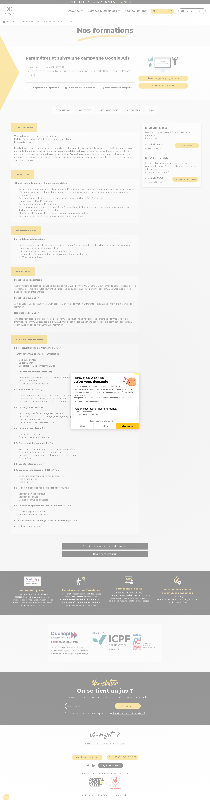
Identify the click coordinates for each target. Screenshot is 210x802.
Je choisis (105, 426)
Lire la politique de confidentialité (86, 402)
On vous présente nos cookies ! (88, 414)
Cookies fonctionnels (84, 412)
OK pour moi (128, 426)
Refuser (82, 426)
